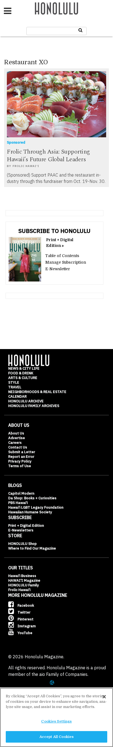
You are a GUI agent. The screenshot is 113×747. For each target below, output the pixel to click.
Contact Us (17, 447)
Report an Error (21, 456)
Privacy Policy (20, 461)
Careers (15, 442)
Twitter (23, 612)
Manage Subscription (65, 262)
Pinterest (25, 619)
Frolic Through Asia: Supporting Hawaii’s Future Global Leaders (48, 155)
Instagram (26, 626)
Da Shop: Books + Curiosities (32, 498)
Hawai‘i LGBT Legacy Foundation (35, 507)
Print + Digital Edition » (59, 243)
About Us (16, 433)
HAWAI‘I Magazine (24, 580)
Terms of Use (19, 466)
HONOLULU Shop (22, 543)
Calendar (17, 396)
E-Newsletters (20, 530)
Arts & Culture (22, 377)
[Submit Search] (80, 30)
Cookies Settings (56, 721)
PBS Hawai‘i (18, 502)
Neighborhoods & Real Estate (37, 391)
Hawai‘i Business (22, 575)
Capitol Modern (21, 493)
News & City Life (23, 368)
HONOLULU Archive (26, 401)
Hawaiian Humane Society (30, 512)
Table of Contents (62, 255)
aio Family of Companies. (63, 674)
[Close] (104, 697)
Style (13, 382)
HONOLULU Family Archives (33, 405)
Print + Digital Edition (26, 525)
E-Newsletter (57, 269)
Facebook (25, 605)
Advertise (16, 438)
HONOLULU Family (23, 585)
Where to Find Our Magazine (32, 548)
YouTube (24, 633)
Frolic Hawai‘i (26, 166)
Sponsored (16, 142)
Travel (14, 387)
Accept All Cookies (56, 737)
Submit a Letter (21, 452)
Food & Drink (20, 373)
